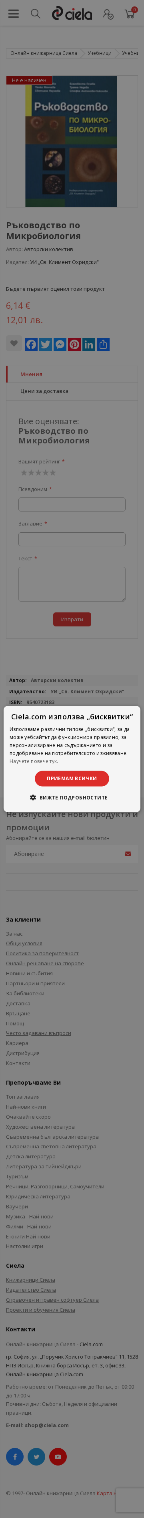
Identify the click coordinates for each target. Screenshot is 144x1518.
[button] (72, 797)
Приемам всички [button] (72, 778)
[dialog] (72, 759)
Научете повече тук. (34, 760)
